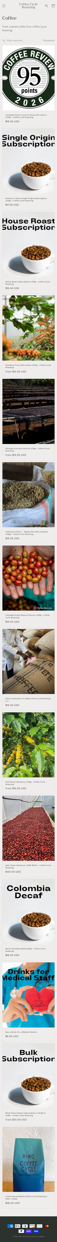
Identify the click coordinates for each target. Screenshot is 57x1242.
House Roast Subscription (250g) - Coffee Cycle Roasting (27, 283)
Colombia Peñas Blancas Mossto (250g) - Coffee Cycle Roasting (27, 616)
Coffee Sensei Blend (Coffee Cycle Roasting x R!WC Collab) (26, 1197)
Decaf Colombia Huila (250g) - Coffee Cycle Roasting (25, 950)
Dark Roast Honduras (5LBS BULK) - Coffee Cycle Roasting (28, 866)
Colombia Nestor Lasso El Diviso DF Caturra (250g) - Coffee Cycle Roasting (26, 116)
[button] (3, 5)
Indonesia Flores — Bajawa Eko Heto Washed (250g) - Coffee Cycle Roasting (26, 533)
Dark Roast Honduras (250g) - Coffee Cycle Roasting (25, 783)
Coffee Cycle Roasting (24, 1236)
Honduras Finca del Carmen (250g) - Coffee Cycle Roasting (28, 366)
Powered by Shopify (38, 1236)
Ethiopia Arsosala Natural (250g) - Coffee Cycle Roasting (27, 449)
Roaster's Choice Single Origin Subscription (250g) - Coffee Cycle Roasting (26, 199)
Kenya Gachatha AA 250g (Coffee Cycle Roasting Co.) (28, 699)
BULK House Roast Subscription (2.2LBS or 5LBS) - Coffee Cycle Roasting (25, 1114)
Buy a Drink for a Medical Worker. (21, 1032)
